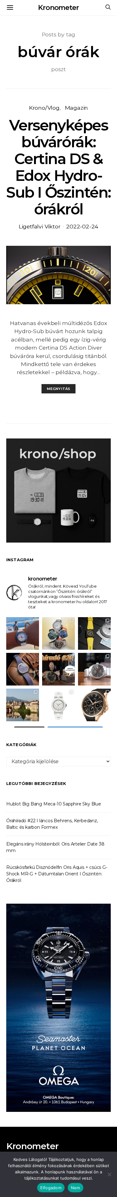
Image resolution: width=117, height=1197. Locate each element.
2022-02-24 (82, 226)
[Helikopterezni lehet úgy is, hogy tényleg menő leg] (94, 633)
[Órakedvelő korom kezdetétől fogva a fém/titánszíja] (22, 633)
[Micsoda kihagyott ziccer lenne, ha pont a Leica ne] (58, 633)
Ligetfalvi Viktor (40, 226)
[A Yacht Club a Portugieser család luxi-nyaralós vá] (94, 705)
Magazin (76, 107)
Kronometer (58, 7)
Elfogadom (50, 1187)
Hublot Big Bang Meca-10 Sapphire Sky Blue (53, 804)
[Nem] (109, 1174)
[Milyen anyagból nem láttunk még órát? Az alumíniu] (58, 705)
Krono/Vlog (44, 107)
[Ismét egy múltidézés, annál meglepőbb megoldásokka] (94, 669)
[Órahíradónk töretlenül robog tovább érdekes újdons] (58, 669)
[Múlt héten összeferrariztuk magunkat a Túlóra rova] (22, 705)
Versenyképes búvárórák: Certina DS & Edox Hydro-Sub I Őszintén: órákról (58, 167)
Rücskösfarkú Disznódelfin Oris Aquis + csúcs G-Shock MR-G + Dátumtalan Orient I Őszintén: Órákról (56, 873)
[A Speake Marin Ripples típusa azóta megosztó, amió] (22, 669)
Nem (75, 1187)
